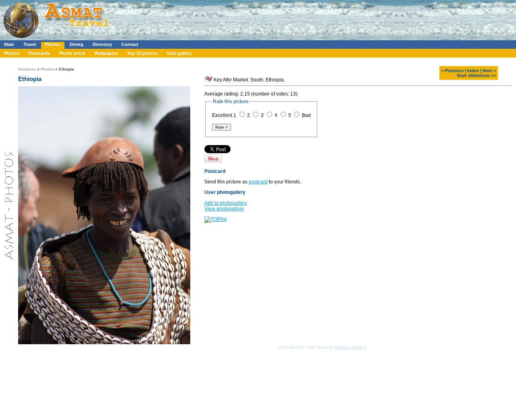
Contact (129, 44)
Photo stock (72, 53)
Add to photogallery (225, 203)
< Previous (452, 70)
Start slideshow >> (476, 75)
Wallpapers (106, 53)
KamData (343, 347)
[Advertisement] (241, 18)
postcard (258, 182)
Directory (102, 44)
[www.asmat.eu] (57, 39)
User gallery (179, 53)
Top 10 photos (142, 53)
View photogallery (224, 209)
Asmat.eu (27, 69)
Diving (76, 44)
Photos (52, 44)
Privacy (359, 347)
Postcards (39, 53)
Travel (29, 44)
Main (9, 44)
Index (473, 70)
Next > (489, 70)
